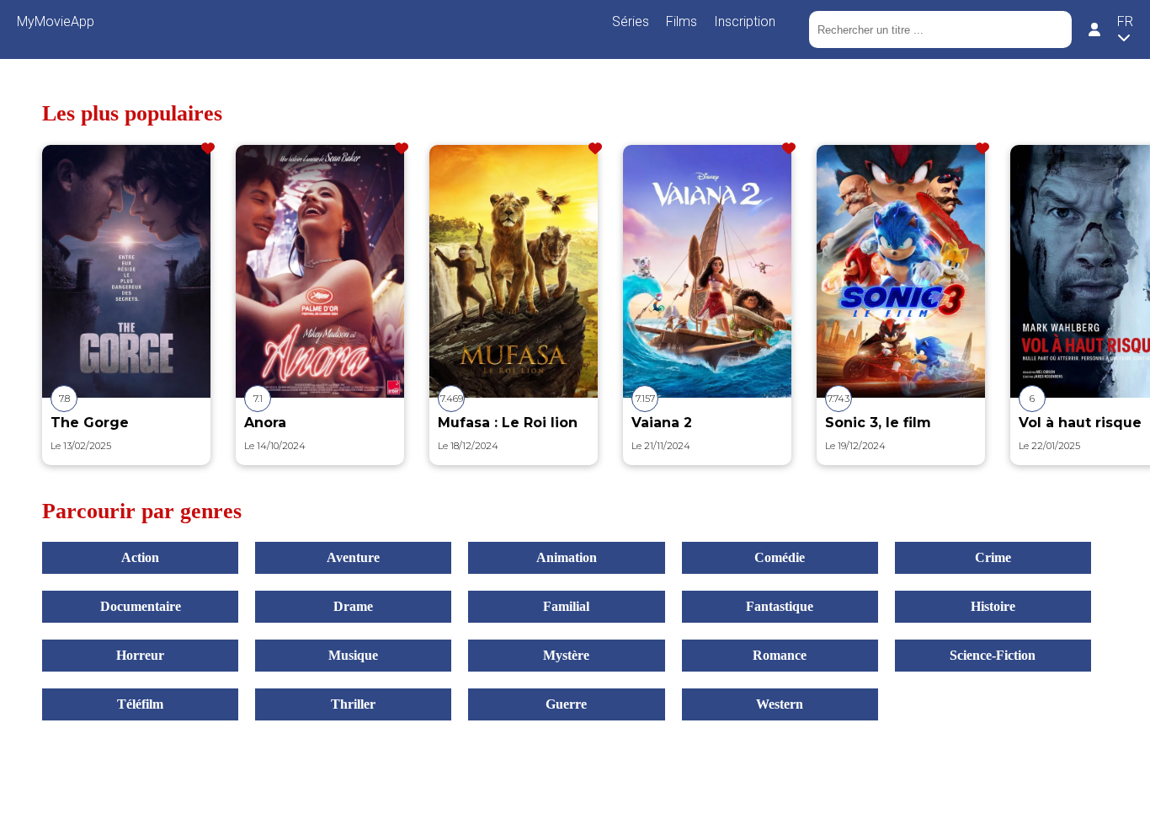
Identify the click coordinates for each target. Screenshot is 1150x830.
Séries (630, 21)
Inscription (744, 21)
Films (681, 21)
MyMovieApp (55, 21)
